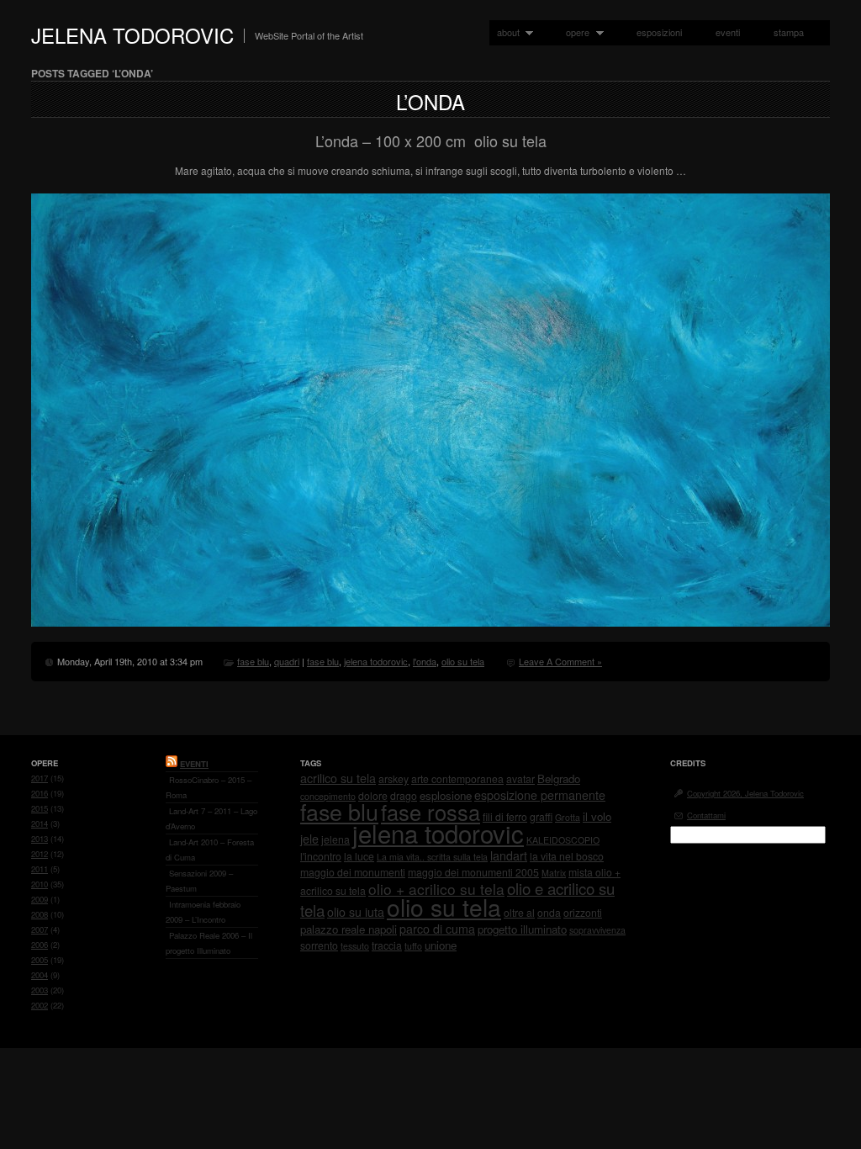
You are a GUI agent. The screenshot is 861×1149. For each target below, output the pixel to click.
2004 (39, 975)
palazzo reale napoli (348, 929)
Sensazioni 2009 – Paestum (199, 880)
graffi (541, 816)
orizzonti (582, 912)
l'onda (424, 661)
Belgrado (558, 778)
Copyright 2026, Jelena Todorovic (745, 793)
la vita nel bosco (567, 856)
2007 (39, 929)
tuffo (413, 946)
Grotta (567, 817)
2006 (39, 944)
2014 (39, 823)
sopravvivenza (597, 930)
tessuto (355, 946)
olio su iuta (355, 911)
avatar (520, 778)
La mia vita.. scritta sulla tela (432, 856)
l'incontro (320, 856)
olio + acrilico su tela (436, 888)
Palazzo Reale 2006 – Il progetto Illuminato (209, 942)
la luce (359, 856)
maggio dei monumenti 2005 (473, 872)
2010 (39, 884)
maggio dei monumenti (352, 872)
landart (508, 855)
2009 (39, 899)
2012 (39, 854)
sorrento (319, 945)
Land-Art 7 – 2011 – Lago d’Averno (211, 818)
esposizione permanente (539, 794)
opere (573, 32)
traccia (387, 945)
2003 (39, 990)
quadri (286, 661)
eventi (728, 32)
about (504, 32)
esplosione (446, 795)
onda (549, 912)
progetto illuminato (522, 929)
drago (403, 795)
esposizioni (659, 32)
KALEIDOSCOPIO (563, 840)
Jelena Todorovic (132, 35)
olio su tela (462, 661)
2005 (39, 960)
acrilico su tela (338, 778)
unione (441, 945)
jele (309, 838)
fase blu (253, 661)
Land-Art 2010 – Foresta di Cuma (210, 849)
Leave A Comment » (560, 661)
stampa (789, 32)
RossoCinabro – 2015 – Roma (208, 787)
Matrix (553, 872)
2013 (39, 839)
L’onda (430, 101)
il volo (597, 816)
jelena (335, 839)
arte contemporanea (457, 778)
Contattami (706, 815)
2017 (39, 778)
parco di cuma (437, 928)
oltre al (519, 912)
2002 (39, 1005)
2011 (39, 869)
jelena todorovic (376, 661)
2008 (39, 914)
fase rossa (430, 812)
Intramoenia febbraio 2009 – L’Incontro (203, 911)
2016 (39, 793)
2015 (39, 808)
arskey (393, 778)
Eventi (194, 764)
